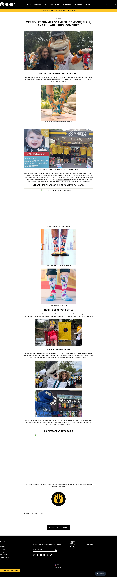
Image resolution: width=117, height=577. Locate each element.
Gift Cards (2, 549)
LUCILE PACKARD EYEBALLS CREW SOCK (58, 266)
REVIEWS (57, 4)
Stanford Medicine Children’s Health (52, 77)
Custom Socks (3, 544)
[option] (58, 10)
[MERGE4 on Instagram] (34, 555)
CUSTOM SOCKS (78, 4)
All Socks (2, 541)
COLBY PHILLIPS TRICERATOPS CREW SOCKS (58, 122)
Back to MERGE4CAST (59, 527)
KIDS (51, 4)
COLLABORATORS (67, 4)
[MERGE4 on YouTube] (41, 555)
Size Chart (2, 546)
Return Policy (3, 554)
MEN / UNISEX (37, 4)
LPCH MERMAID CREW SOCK (58, 305)
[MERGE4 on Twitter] (44, 555)
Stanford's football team (63, 179)
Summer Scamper (30, 77)
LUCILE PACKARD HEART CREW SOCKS (58, 226)
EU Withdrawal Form (10, 570)
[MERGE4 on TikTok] (51, 555)
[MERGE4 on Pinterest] (48, 555)
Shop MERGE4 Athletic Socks (58, 431)
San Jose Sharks (55, 181)
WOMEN (46, 4)
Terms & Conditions (5, 560)
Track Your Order (4, 557)
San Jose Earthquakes (67, 181)
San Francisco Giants (83, 181)
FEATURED (28, 4)
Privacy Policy (3, 552)
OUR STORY (88, 4)
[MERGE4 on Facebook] (38, 555)
